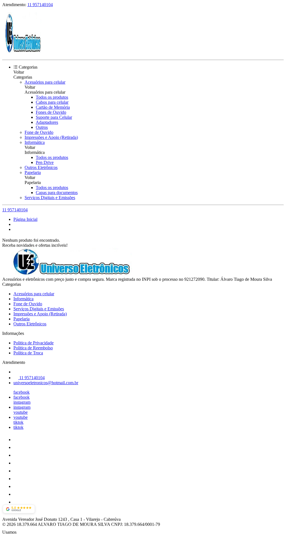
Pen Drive (45, 162)
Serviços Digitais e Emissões (50, 197)
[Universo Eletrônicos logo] (23, 52)
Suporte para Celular (54, 117)
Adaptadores (47, 122)
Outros (42, 127)
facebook (21, 392)
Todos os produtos (52, 97)
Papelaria (33, 172)
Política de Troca (28, 352)
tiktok (18, 422)
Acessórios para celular (45, 82)
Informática (35, 142)
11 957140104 (40, 4)
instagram (21, 402)
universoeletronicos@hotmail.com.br (45, 382)
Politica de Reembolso (33, 347)
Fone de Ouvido (39, 132)
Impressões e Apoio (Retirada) (51, 137)
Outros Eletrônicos (41, 167)
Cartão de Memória (53, 107)
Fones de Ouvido (51, 112)
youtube (20, 412)
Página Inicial (25, 219)
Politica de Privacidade (33, 342)
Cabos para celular (52, 102)
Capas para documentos (57, 192)
